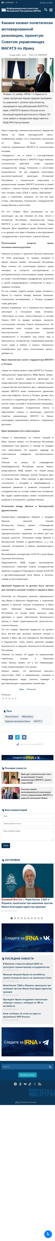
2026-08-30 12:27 (12, 1009)
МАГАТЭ (38, 721)
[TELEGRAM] (15, 1084)
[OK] (20, 1084)
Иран (21, 689)
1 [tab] (11, 918)
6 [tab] (28, 918)
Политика (31, 689)
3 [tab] (18, 918)
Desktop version (27, 1075)
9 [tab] (38, 918)
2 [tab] (15, 918)
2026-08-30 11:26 (12, 1020)
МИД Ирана (27, 716)
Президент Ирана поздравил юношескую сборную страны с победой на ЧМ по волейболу (25, 1002)
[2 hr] (27, 881)
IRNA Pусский (24, 10)
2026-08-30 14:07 (10, 911)
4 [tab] (21, 918)
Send (6, 845)
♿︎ (48, 1234)
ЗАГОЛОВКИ (12, 860)
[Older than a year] (11, 778)
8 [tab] (35, 918)
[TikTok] (30, 1084)
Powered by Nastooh (29, 1102)
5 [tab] (25, 918)
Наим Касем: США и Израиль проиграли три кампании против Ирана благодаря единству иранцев (27, 903)
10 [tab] (42, 918)
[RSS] (40, 1084)
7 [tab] (31, 918)
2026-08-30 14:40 (12, 981)
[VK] (25, 1084)
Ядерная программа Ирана (17, 721)
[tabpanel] (27, 888)
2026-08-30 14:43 (12, 970)
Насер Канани (11, 716)
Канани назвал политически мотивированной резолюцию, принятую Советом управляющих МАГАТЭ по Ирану (27, 35)
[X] (35, 1084)
